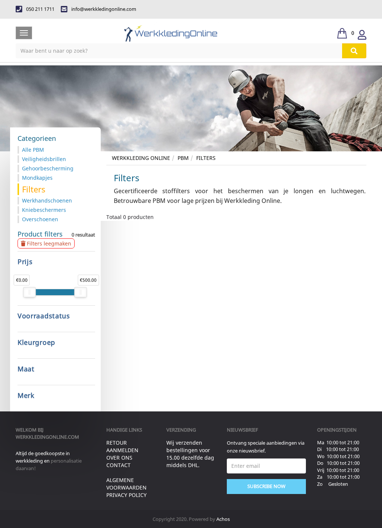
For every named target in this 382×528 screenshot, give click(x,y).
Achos (223, 519)
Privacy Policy (126, 494)
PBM (183, 157)
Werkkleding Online (141, 157)
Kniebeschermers (44, 209)
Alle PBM (33, 149)
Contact (118, 465)
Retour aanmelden (122, 446)
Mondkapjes (37, 177)
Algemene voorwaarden (126, 483)
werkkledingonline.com (47, 436)
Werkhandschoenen (47, 200)
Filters (206, 157)
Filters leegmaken (48, 243)
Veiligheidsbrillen (44, 159)
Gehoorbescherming (47, 168)
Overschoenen (40, 219)
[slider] (29, 292)
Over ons (119, 457)
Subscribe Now (266, 486)
